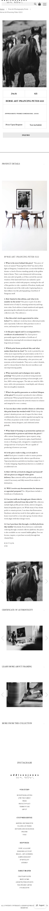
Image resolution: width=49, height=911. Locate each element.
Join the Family (24, 798)
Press (24, 801)
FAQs (24, 835)
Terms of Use (24, 807)
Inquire (26, 135)
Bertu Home (24, 879)
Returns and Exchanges (24, 829)
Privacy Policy (24, 804)
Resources (24, 843)
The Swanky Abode (24, 885)
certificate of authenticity (17, 610)
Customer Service (24, 818)
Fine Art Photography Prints (18, 9)
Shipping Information (24, 823)
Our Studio (24, 790)
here (11, 538)
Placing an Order (24, 826)
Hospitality (24, 860)
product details (11, 163)
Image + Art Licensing (24, 854)
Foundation (24, 888)
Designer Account (24, 851)
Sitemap (24, 863)
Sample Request (24, 857)
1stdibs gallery (31, 532)
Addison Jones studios (24, 882)
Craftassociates (24, 876)
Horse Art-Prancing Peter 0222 (11, 12)
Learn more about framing (17, 666)
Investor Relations (24, 795)
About (24, 809)
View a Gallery (24, 848)
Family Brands (24, 871)
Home (2, 9)
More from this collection (17, 723)
